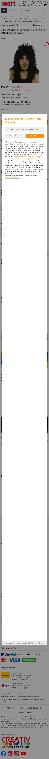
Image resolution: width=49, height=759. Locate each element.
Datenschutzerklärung (22, 643)
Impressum (9, 643)
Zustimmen (35, 136)
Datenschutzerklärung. (12, 178)
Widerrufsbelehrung (36, 643)
